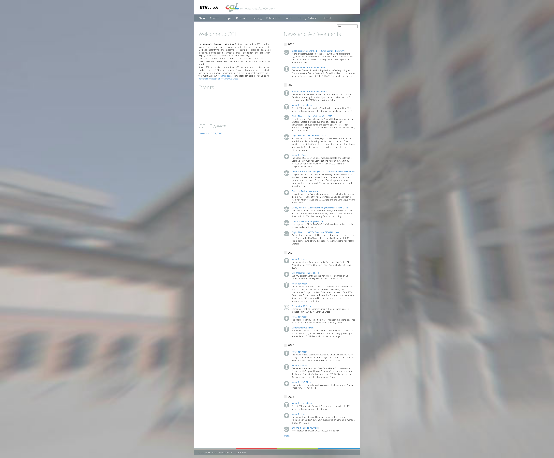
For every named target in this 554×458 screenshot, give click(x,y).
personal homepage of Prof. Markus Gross (218, 78)
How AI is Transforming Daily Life (307, 221)
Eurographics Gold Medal (303, 327)
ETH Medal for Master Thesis (305, 272)
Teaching (256, 18)
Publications (273, 18)
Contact (214, 18)
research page (224, 75)
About (202, 18)
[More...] (287, 435)
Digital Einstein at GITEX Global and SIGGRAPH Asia (315, 232)
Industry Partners (307, 18)
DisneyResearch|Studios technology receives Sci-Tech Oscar (320, 207)
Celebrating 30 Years (301, 306)
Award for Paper (299, 155)
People (227, 18)
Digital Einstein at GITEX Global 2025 (309, 135)
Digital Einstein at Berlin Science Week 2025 (312, 116)
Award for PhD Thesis (302, 105)
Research (241, 18)
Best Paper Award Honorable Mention (309, 67)
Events (288, 18)
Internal (326, 18)
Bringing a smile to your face (305, 427)
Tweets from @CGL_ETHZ (210, 133)
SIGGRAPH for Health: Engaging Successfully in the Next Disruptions (323, 171)
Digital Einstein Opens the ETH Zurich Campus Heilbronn (318, 50)
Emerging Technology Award (305, 191)
